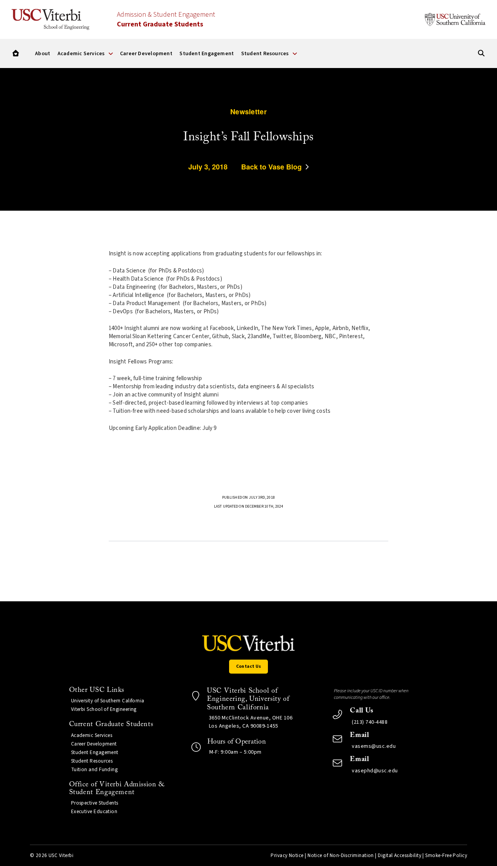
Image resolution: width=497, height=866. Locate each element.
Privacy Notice (287, 855)
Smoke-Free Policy (446, 855)
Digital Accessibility (399, 855)
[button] (15, 53)
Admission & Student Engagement (166, 19)
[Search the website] (481, 53)
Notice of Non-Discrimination (341, 855)
